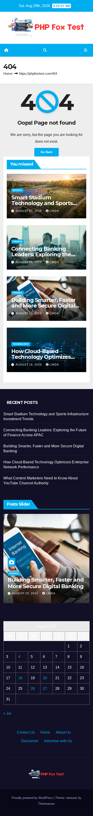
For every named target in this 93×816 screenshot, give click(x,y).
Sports (17, 190)
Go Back (46, 152)
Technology (21, 344)
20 (45, 678)
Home (7, 73)
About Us (63, 732)
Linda (54, 210)
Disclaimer (29, 741)
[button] (45, 50)
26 (33, 688)
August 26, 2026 (29, 262)
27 (45, 688)
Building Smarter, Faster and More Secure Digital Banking (43, 306)
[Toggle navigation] (86, 50)
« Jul (7, 713)
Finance (18, 241)
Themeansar (46, 803)
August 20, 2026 (29, 313)
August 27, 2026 (29, 210)
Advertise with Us (58, 741)
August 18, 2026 (29, 364)
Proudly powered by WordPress (33, 798)
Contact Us (26, 732)
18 (20, 678)
